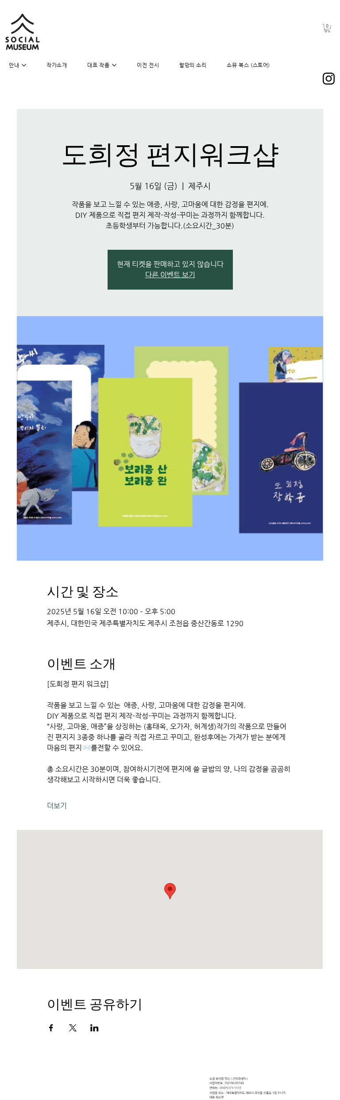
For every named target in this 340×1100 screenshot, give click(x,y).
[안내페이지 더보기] (24, 65)
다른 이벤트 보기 (170, 275)
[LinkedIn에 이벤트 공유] (94, 1027)
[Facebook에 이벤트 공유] (51, 1027)
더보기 (57, 806)
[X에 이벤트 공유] (73, 1027)
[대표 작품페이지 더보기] (114, 65)
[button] (327, 28)
